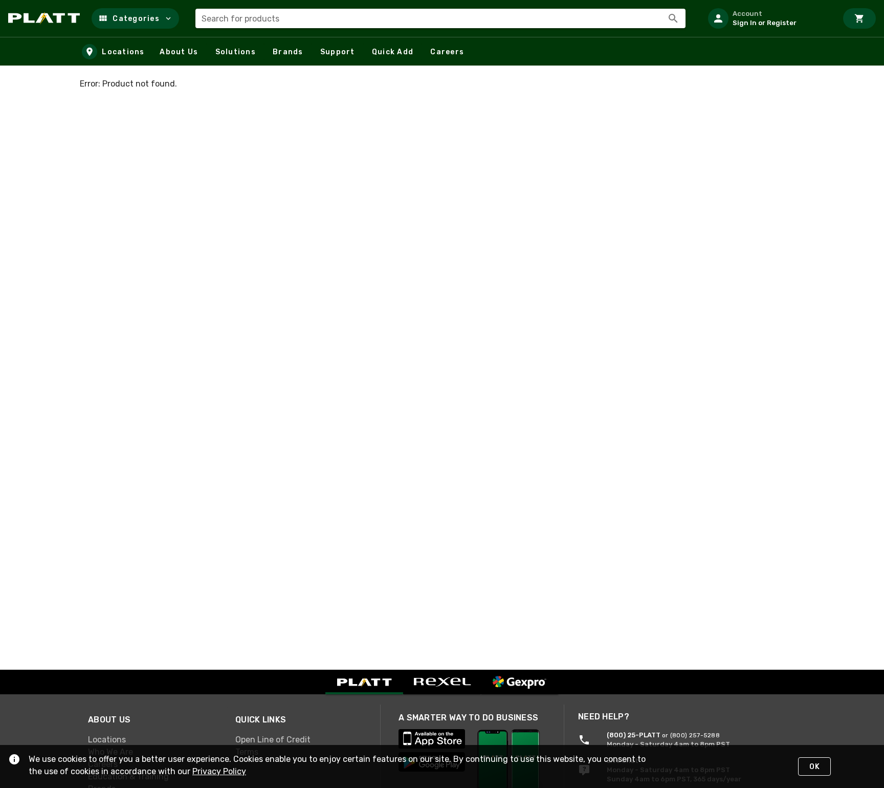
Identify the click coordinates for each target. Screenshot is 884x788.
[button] (135, 18)
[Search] (673, 18)
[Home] (45, 18)
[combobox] (440, 18)
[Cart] (859, 18)
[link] (153, 739)
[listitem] (768, 18)
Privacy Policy (219, 771)
